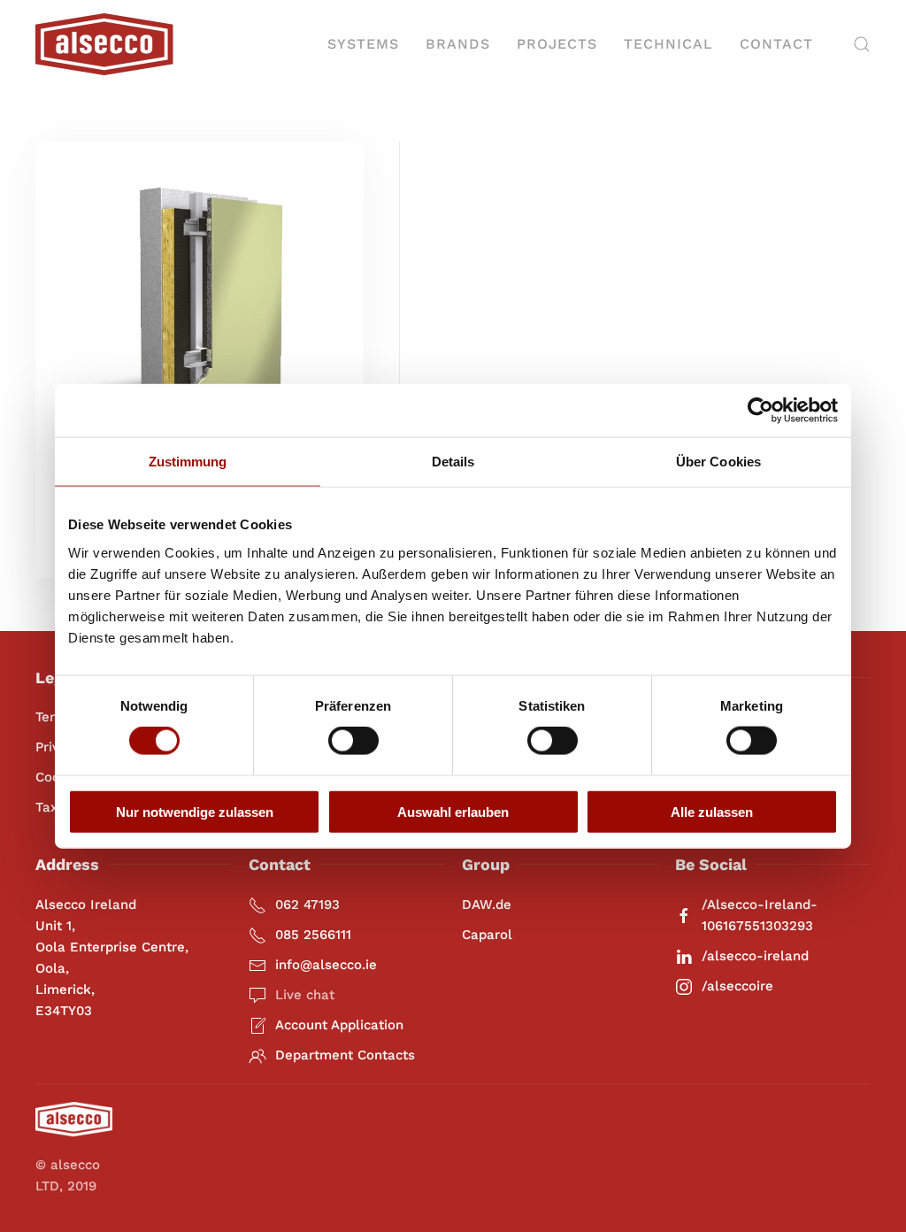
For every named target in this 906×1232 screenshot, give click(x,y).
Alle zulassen (712, 811)
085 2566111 (313, 935)
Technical (668, 43)
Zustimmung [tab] (188, 461)
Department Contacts (345, 1055)
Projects (557, 43)
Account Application (339, 1025)
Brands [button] (458, 43)
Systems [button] (363, 43)
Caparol (487, 935)
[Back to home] (104, 44)
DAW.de (486, 904)
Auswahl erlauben (453, 811)
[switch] (353, 741)
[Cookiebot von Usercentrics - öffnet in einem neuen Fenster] (760, 410)
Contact (776, 43)
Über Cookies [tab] (718, 461)
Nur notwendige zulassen (194, 811)
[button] (862, 44)
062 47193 (307, 904)
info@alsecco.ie (326, 965)
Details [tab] (453, 461)
